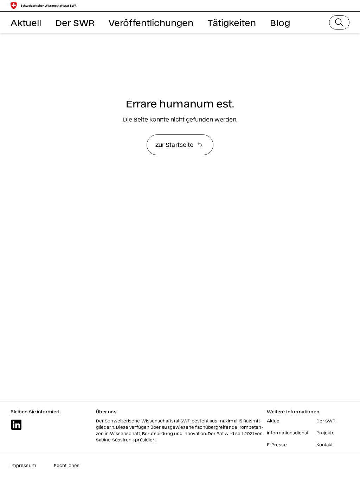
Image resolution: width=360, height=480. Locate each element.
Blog (280, 22)
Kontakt (324, 444)
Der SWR (75, 22)
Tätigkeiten (232, 22)
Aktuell (26, 22)
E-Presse (277, 444)
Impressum (23, 465)
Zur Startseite (174, 144)
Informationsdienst (287, 432)
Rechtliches (67, 465)
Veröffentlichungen (151, 22)
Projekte (325, 432)
